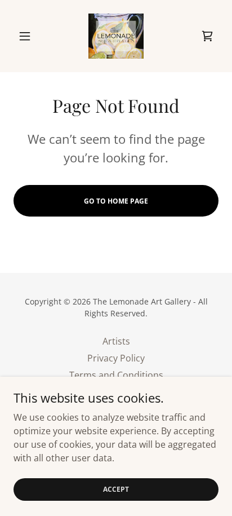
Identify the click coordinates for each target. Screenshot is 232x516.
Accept (116, 489)
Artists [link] (116, 341)
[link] (116, 36)
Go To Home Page (116, 201)
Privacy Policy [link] (116, 358)
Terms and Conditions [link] (116, 375)
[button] (29, 36)
